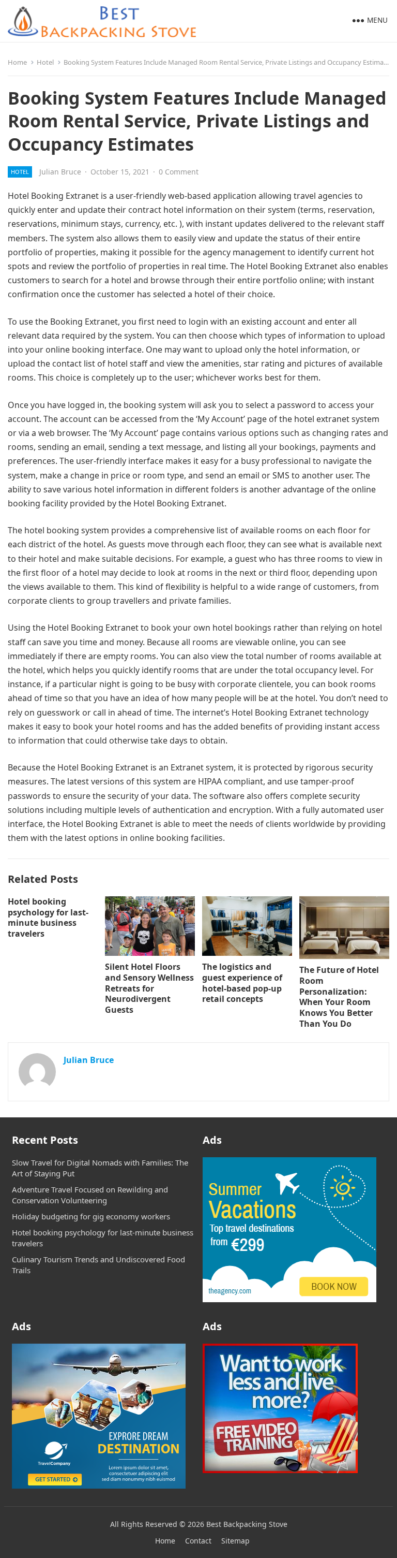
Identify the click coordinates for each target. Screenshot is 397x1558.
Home (17, 62)
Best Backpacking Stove (246, 1524)
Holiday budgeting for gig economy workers (91, 1216)
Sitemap (235, 1541)
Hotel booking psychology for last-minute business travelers (48, 917)
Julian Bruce (60, 172)
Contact (198, 1541)
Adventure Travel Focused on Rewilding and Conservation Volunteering (90, 1194)
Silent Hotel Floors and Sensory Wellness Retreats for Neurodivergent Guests (149, 988)
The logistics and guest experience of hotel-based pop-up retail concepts (242, 982)
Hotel (45, 62)
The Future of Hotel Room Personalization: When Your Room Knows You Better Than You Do (339, 996)
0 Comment (178, 172)
